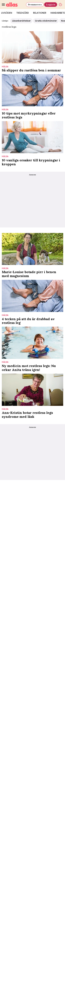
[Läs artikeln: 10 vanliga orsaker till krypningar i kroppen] (32, 137)
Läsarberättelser (21, 20)
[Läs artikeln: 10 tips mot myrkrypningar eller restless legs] (32, 90)
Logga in (50, 4)
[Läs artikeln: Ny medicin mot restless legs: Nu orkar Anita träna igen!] (32, 343)
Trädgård (22, 12)
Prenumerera (35, 4)
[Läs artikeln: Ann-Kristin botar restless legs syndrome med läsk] (32, 390)
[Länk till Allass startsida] (15, 4)
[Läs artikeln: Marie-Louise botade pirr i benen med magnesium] (32, 249)
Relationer (39, 12)
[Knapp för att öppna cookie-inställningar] (60, 4)
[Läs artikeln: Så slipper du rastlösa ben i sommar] (32, 47)
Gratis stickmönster (46, 20)
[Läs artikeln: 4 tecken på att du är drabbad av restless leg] (32, 296)
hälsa (5, 66)
